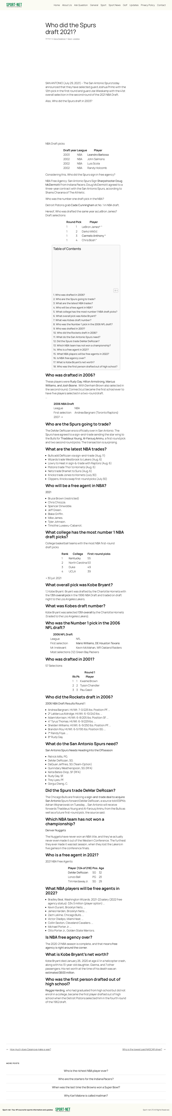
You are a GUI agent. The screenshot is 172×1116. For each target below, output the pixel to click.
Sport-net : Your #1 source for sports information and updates (28, 1110)
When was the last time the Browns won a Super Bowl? (86, 1087)
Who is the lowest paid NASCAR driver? (142, 1049)
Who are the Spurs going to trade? (75, 299)
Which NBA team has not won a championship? (84, 345)
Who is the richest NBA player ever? (86, 1070)
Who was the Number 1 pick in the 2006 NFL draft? (84, 324)
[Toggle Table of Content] (114, 290)
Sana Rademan (60, 39)
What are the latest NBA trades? (74, 303)
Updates (76, 39)
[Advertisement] (86, 61)
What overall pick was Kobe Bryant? (76, 316)
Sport (70, 39)
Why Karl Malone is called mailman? (86, 1095)
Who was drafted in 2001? (70, 328)
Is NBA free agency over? (71, 358)
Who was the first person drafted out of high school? (87, 366)
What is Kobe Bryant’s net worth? (76, 362)
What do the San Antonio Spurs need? (78, 337)
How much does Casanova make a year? (30, 1049)
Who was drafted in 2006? (70, 294)
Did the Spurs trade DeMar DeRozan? (78, 341)
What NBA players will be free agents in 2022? (83, 354)
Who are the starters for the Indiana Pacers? (86, 1079)
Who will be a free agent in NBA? (74, 307)
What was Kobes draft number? (73, 320)
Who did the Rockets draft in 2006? (77, 332)
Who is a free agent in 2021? (73, 349)
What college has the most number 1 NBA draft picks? (86, 311)
